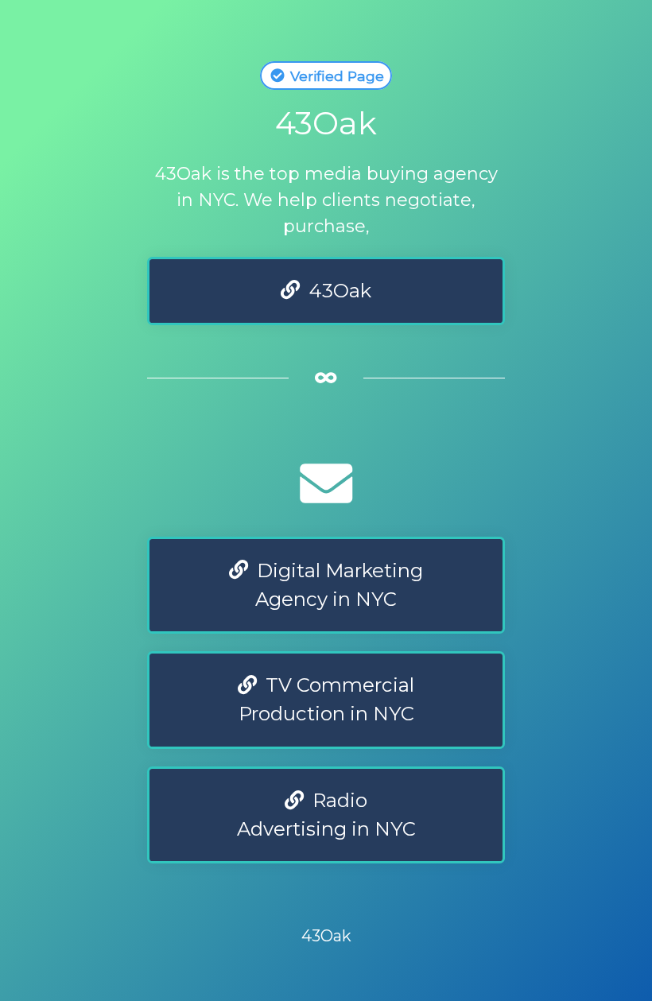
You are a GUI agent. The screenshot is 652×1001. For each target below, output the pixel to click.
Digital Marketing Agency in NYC (337, 585)
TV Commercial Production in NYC (327, 699)
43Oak (338, 290)
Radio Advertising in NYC (326, 814)
